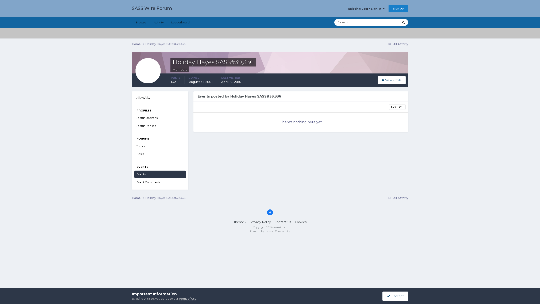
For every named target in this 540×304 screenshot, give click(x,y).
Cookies (300, 222)
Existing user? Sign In (365, 8)
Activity (159, 22)
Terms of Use (187, 298)
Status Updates (384, 22)
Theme (239, 222)
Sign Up (398, 8)
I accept (397, 296)
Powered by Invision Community (270, 231)
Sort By (396, 107)
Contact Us (283, 222)
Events (141, 174)
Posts (140, 154)
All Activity (143, 97)
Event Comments (148, 182)
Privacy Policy (260, 222)
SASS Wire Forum (152, 8)
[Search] (403, 22)
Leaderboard (180, 22)
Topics (140, 146)
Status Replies (146, 126)
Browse (141, 22)
